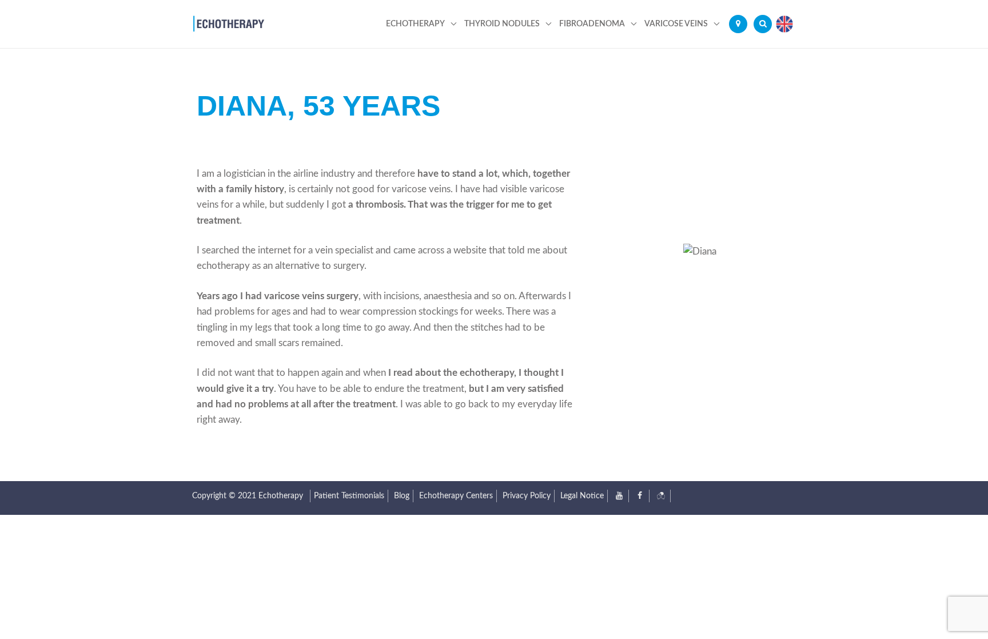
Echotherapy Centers (456, 496)
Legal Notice (582, 496)
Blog (401, 496)
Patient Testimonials (349, 496)
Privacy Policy (527, 496)
